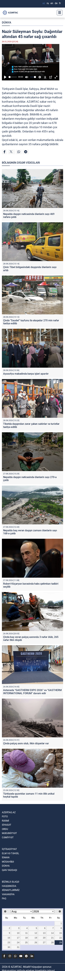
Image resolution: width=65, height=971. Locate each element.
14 (52, 933)
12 (36, 933)
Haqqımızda (9, 886)
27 (44, 942)
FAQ (4, 898)
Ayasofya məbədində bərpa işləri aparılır (26, 373)
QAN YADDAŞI (9, 870)
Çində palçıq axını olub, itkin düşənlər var (26, 743)
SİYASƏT (6, 824)
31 (18, 947)
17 (18, 937)
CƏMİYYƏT (8, 837)
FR (60, 3)
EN (51, 3)
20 (44, 937)
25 (26, 942)
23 (9, 942)
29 (60, 942)
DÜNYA (6, 22)
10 (18, 933)
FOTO (5, 816)
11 (26, 933)
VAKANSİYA (8, 894)
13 (44, 933)
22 (60, 937)
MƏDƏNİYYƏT (9, 833)
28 (52, 942)
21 (52, 937)
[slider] (13, 77)
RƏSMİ (5, 820)
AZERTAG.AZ (9, 812)
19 (36, 937)
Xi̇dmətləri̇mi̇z (11, 890)
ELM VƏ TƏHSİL (10, 853)
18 (26, 937)
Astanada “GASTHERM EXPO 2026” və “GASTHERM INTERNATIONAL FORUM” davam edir (32, 692)
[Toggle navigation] (59, 12)
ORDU (5, 829)
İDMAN (5, 857)
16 (9, 937)
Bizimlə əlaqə (10, 881)
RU (48, 3)
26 (36, 942)
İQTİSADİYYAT (9, 849)
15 (60, 933)
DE (56, 3)
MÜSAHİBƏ (8, 861)
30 (9, 947)
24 (18, 942)
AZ (43, 3)
